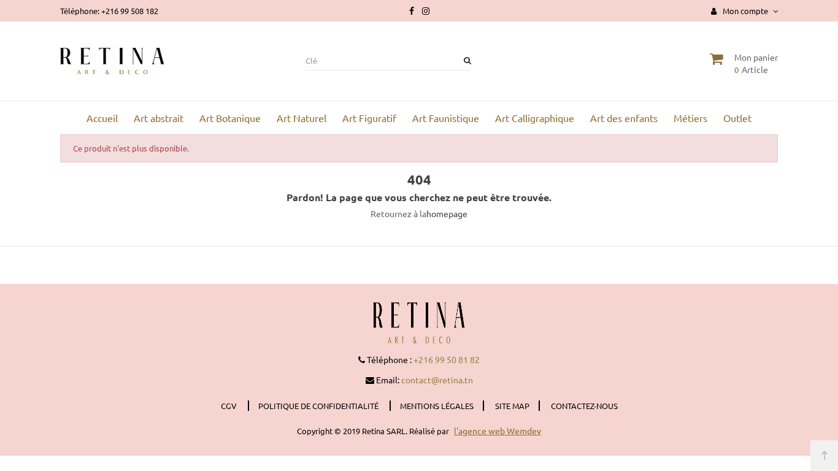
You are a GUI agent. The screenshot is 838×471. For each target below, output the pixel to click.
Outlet (737, 118)
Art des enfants (624, 118)
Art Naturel (301, 118)
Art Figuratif (369, 118)
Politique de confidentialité (319, 405)
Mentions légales (437, 405)
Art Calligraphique (534, 118)
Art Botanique (230, 118)
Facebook (411, 11)
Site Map (512, 405)
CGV (230, 405)
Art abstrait (158, 118)
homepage (446, 213)
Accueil (102, 118)
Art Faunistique (445, 118)
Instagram (425, 11)
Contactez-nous (584, 405)
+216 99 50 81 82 (446, 359)
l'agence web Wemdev (497, 430)
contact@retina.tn (437, 379)
